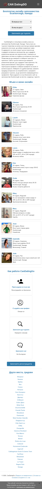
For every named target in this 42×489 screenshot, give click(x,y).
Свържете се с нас (24, 477)
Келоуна (20, 389)
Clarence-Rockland (20, 431)
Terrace (20, 436)
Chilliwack (20, 400)
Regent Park (20, 464)
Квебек (20, 382)
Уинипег (20, 379)
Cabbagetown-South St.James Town (20, 451)
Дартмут (20, 397)
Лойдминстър (20, 420)
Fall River (20, 454)
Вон (20, 384)
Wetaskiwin (20, 456)
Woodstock (20, 413)
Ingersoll (20, 449)
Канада (20, 467)
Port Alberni (20, 433)
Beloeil (20, 438)
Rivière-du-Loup (20, 441)
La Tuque (20, 462)
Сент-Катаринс (20, 392)
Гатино (20, 387)
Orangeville (20, 428)
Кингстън (20, 395)
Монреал (20, 377)
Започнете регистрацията (21, 364)
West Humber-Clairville (20, 418)
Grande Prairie (20, 410)
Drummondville (20, 407)
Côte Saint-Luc (20, 423)
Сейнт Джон (20, 402)
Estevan (20, 459)
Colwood (20, 444)
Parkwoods (20, 415)
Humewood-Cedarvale (20, 446)
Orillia (20, 426)
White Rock (20, 405)
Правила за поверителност (24, 475)
